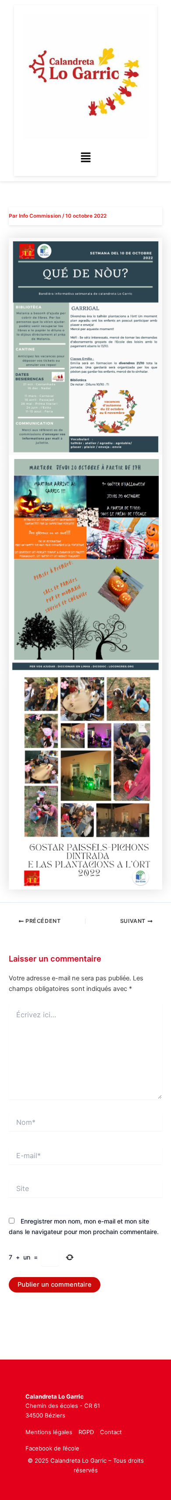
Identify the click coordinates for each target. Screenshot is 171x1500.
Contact (111, 1431)
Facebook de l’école (52, 1448)
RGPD (86, 1431)
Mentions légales (48, 1431)
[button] (85, 157)
